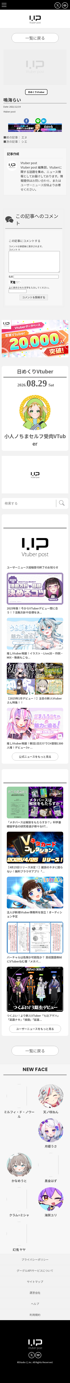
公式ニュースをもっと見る (35, 757)
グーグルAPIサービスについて (35, 1270)
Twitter (32, 121)
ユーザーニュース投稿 (35, 185)
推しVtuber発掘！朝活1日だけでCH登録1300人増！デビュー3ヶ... (35, 745)
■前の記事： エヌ (15, 137)
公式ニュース (35, 522)
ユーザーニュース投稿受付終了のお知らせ (32, 567)
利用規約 (35, 1315)
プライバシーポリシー (35, 1259)
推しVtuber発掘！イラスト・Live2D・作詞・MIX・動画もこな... (35, 655)
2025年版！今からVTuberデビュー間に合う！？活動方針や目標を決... (32, 610)
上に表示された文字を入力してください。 (30, 287)
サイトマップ (35, 1282)
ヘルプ (35, 1304)
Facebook (26, 121)
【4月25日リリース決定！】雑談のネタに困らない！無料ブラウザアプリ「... (35, 869)
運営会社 (35, 1293)
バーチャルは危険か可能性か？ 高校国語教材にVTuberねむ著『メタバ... (34, 959)
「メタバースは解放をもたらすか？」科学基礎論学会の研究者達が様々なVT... (34, 824)
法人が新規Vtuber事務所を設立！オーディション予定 (34, 914)
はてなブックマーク (43, 121)
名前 (11, 276)
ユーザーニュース (35, 777)
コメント (14, 249)
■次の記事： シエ (15, 141)
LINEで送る (38, 121)
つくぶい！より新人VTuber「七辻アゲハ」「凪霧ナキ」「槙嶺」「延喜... (33, 1017)
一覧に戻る (35, 38)
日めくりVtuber (36, 92)
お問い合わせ (40, 180)
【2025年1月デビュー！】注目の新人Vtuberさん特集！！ (34, 700)
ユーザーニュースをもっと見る (35, 1029)
